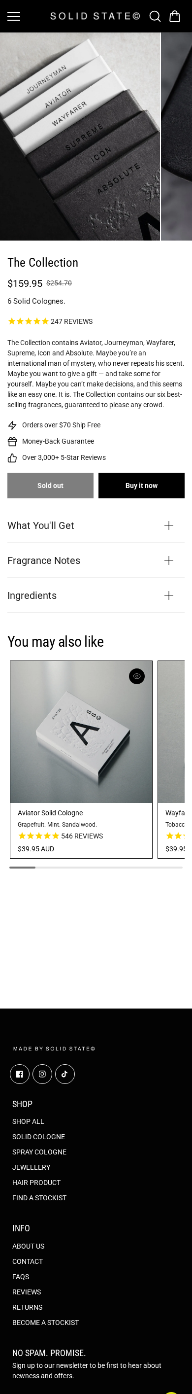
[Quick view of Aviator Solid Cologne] (137, 676)
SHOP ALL (28, 1121)
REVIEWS (26, 1292)
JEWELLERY (31, 1167)
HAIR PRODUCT (36, 1182)
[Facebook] (20, 1074)
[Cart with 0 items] (175, 16)
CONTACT (27, 1261)
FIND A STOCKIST (39, 1198)
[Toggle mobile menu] (26, 16)
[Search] (155, 16)
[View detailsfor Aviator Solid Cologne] (81, 732)
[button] (175, 16)
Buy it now (142, 485)
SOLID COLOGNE (38, 1137)
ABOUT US (28, 1246)
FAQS (20, 1277)
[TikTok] (65, 1074)
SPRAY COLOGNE (39, 1152)
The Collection (42, 262)
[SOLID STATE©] (95, 15)
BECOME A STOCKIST (45, 1322)
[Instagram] (42, 1074)
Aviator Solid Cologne (50, 813)
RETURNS (27, 1307)
